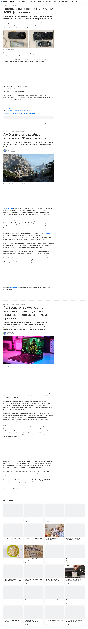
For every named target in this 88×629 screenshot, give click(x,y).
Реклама (11, 628)
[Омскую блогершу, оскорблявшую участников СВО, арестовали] (33, 616)
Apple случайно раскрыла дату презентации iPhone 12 (20, 113)
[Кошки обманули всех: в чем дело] (54, 616)
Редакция (44, 628)
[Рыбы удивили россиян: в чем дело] (54, 554)
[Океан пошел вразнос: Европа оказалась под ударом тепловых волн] (13, 513)
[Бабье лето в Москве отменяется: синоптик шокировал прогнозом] (13, 575)
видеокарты (44, 391)
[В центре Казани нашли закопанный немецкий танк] (75, 595)
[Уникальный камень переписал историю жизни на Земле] (75, 513)
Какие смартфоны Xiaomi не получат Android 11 (18, 110)
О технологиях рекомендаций (67, 628)
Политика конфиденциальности (80, 628)
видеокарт (27, 23)
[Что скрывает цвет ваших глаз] (13, 534)
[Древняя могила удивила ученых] (33, 534)
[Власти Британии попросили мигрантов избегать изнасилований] (33, 595)
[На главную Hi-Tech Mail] (6, 1)
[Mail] (2, 1)
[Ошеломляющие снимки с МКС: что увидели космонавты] (75, 534)
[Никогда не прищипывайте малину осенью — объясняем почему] (54, 595)
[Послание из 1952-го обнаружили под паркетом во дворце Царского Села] (33, 554)
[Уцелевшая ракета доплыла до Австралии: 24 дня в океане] (33, 513)
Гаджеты (14, 5)
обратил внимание (16, 395)
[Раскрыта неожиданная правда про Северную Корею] (75, 616)
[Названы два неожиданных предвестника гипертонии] (54, 575)
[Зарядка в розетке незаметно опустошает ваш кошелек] (75, 575)
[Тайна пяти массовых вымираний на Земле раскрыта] (54, 513)
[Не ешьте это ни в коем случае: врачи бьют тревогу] (13, 554)
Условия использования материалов (54, 628)
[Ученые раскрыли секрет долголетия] (54, 534)
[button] (15, 39)
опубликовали (13, 287)
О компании (6, 628)
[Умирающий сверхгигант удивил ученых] (33, 575)
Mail (2, 628)
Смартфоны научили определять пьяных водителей (20, 108)
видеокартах (48, 233)
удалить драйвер (29, 391)
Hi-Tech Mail (17, 131)
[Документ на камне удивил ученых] (75, 554)
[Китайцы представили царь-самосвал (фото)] (13, 595)
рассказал (22, 480)
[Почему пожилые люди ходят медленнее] (13, 616)
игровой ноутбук (8, 393)
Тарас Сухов (10, 150)
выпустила (9, 208)
